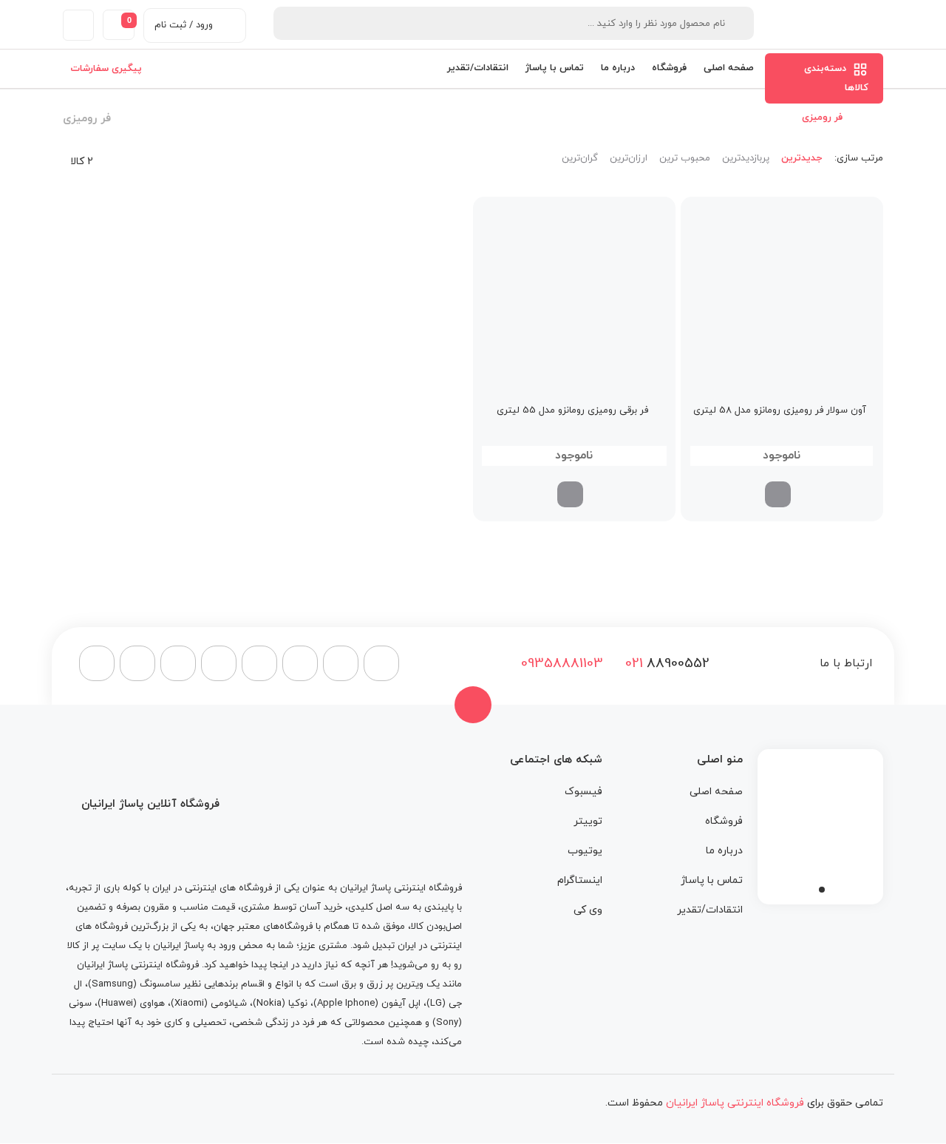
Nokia (269, 1003)
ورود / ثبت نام (183, 25)
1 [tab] (822, 890)
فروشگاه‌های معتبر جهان (263, 926)
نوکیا (297, 1003)
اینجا (279, 965)
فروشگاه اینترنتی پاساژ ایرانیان (401, 888)
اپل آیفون (401, 1003)
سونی (80, 1003)
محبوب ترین (684, 158)
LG (436, 1003)
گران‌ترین (580, 158)
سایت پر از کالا (96, 945)
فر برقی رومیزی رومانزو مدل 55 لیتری (572, 410)
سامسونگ (160, 984)
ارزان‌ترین (628, 158)
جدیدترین (801, 158)
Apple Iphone (346, 1003)
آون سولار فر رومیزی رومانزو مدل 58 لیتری (779, 410)
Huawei (117, 1003)
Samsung (112, 984)
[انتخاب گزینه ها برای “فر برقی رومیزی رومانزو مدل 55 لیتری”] (570, 494)
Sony (447, 1022)
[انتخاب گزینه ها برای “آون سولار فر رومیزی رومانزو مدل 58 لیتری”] (778, 494)
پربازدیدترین (745, 158)
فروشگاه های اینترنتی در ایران (212, 888)
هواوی (152, 1003)
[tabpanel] (820, 823)
